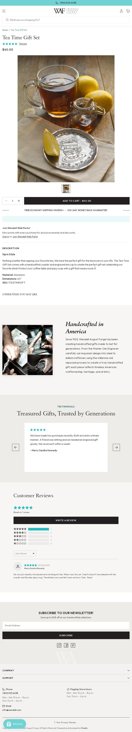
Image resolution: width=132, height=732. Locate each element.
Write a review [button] (66, 520)
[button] (22, 11)
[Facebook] (66, 645)
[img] (30, 565)
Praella (84, 728)
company (8, 670)
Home (5, 30)
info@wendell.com (11, 710)
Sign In (5, 236)
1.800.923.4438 (68, 2)
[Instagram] (59, 645)
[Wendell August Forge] (65, 11)
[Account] (121, 11)
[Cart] (128, 11)
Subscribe (66, 635)
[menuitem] (121, 11)
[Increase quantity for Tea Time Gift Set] (20, 200)
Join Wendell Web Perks (25, 236)
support (7, 678)
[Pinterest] (73, 645)
